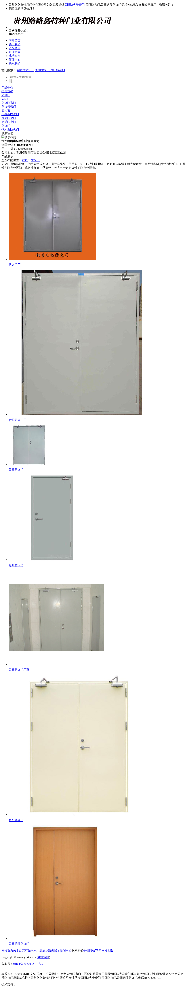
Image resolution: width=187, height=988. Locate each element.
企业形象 (14, 52)
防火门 (5, 125)
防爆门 (5, 95)
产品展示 (14, 48)
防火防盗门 (8, 102)
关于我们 (14, 44)
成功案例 (14, 55)
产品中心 (7, 87)
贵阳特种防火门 (19, 943)
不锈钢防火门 (10, 114)
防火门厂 (14, 264)
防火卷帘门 (8, 106)
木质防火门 (8, 118)
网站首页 (14, 40)
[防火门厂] (52, 259)
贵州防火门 (16, 565)
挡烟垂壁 (7, 91)
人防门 (5, 98)
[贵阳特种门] (79, 814)
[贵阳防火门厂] (82, 414)
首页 (25, 160)
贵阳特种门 (57, 70)
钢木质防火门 (25, 70)
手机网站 (89, 950)
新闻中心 (14, 59)
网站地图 (107, 950)
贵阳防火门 (42, 70)
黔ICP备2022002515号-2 (28, 963)
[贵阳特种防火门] (66, 938)
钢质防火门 (8, 121)
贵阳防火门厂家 (19, 669)
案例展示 (54, 950)
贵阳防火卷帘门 (74, 4)
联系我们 (14, 63)
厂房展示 (42, 950)
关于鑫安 (19, 950)
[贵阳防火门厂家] (56, 664)
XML (98, 950)
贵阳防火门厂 (17, 419)
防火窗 (5, 110)
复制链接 (43, 957)
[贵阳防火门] (29, 464)
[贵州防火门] (52, 559)
